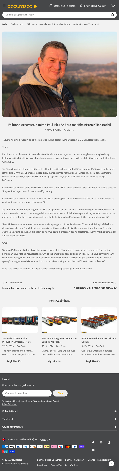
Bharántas (42, 465)
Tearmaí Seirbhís (59, 465)
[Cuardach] (112, 14)
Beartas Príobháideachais (49, 459)
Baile (4, 24)
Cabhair (74, 465)
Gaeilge (44, 439)
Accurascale (16, 459)
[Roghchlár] (4, 6)
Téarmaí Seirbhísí (40, 401)
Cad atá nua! (17, 24)
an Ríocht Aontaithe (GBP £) (20, 439)
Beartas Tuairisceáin (74, 459)
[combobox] (59, 15)
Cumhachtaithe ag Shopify (15, 463)
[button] (111, 463)
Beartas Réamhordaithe (99, 459)
